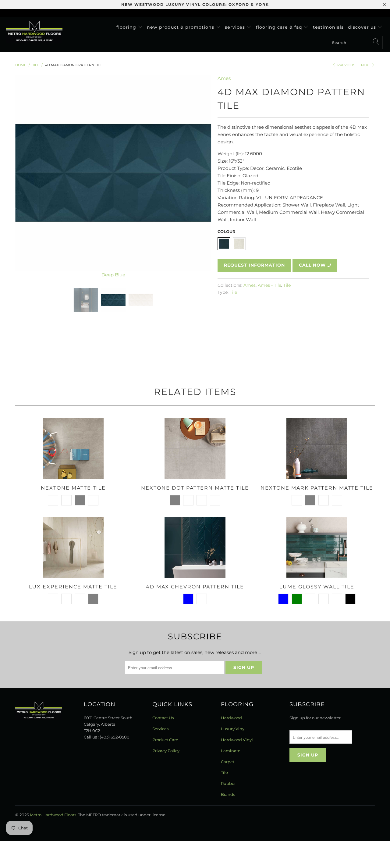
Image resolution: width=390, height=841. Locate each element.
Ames (224, 78)
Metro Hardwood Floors (53, 814)
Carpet (227, 761)
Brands (228, 794)
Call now (312, 265)
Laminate (230, 750)
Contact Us (163, 717)
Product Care (165, 739)
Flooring (127, 27)
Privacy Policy (165, 750)
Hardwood (231, 717)
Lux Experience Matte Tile (73, 547)
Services (235, 27)
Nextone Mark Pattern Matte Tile (317, 448)
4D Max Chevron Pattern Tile (195, 547)
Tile (287, 285)
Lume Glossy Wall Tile (317, 547)
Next (366, 65)
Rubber (228, 783)
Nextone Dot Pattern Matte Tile (195, 448)
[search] (355, 42)
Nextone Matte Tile (73, 448)
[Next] (201, 177)
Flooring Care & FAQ (280, 27)
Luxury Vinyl (233, 728)
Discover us (363, 27)
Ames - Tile (269, 285)
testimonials (328, 27)
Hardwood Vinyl (237, 739)
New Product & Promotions (181, 27)
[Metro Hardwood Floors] (34, 31)
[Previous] (26, 177)
